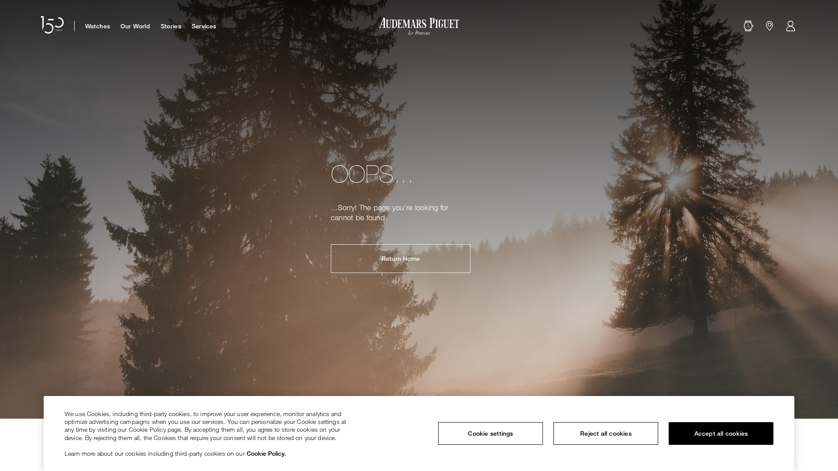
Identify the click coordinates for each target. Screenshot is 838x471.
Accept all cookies (721, 433)
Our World (135, 26)
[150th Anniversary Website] (52, 26)
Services (204, 26)
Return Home (400, 258)
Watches (97, 26)
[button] (748, 26)
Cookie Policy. (266, 453)
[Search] (748, 26)
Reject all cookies (606, 433)
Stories (171, 26)
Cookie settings (490, 433)
